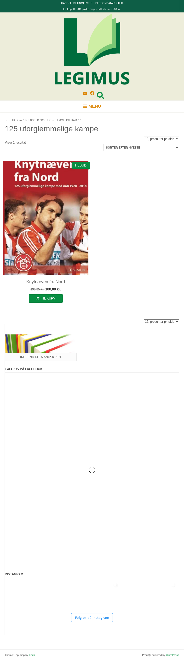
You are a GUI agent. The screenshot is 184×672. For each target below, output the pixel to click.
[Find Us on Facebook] (92, 93)
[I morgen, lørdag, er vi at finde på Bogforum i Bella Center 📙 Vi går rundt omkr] (76, 594)
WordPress (172, 655)
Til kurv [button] (48, 298)
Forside (11, 120)
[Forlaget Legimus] (92, 50)
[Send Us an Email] (85, 93)
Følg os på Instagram (92, 617)
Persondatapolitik (109, 3)
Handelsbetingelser (76, 3)
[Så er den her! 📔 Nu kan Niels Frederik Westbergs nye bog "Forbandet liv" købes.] (19, 594)
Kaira (32, 655)
